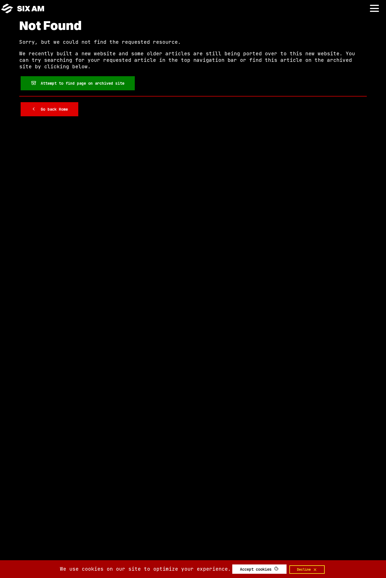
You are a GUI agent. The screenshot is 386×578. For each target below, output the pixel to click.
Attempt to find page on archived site (80, 83)
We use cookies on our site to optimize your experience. (145, 569)
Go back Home (52, 109)
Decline (305, 569)
